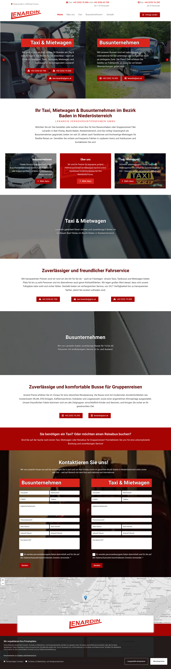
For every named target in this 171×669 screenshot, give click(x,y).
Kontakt (110, 14)
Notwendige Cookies (14, 661)
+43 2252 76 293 (152, 2)
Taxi (80, 14)
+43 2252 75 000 (81, 2)
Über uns (70, 14)
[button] (150, 14)
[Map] (85, 600)
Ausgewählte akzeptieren (136, 661)
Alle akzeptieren (158, 661)
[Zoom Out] (3, 583)
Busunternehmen (94, 14)
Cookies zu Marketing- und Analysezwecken (46, 661)
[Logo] (26, 14)
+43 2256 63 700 (101, 2)
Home (60, 14)
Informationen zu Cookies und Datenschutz (20, 656)
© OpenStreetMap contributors (160, 622)
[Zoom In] (3, 580)
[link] (94, 14)
